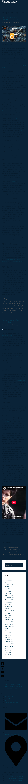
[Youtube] (2, 676)
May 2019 (8, 635)
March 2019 (8, 639)
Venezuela (21, 554)
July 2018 (7, 648)
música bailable (12, 554)
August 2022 (8, 586)
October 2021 (9, 600)
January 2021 (9, 608)
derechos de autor (7, 306)
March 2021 (8, 606)
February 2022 (9, 595)
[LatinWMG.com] (8, 2)
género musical (7, 336)
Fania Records (21, 380)
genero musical (13, 552)
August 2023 (8, 580)
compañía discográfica (17, 303)
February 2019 (9, 641)
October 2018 (9, 646)
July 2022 (7, 589)
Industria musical (12, 299)
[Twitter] (2, 672)
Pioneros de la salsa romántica (10, 321)
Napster (13, 181)
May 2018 (8, 653)
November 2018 (9, 644)
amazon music (8, 301)
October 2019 (9, 624)
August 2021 (8, 602)
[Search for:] (14, 565)
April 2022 (8, 593)
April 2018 (8, 655)
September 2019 (9, 626)
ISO (17, 118)
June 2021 (8, 604)
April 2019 (8, 637)
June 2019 (8, 633)
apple (15, 301)
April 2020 (8, 617)
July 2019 (7, 631)
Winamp (17, 154)
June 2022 (8, 591)
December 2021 (9, 597)
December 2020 (9, 611)
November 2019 (9, 622)
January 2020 (9, 619)
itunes (4, 310)
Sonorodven (6, 422)
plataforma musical (14, 313)
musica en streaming (16, 310)
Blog (5, 299)
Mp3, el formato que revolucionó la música (11, 18)
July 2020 (7, 613)
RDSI (22, 130)
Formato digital (19, 306)
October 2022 (9, 584)
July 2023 (7, 582)
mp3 (8, 310)
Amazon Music (17, 261)
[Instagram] (2, 668)
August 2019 (8, 628)
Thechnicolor (6, 111)
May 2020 (8, 615)
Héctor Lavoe (20, 357)
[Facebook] (2, 664)
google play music (7, 308)
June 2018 (8, 650)
